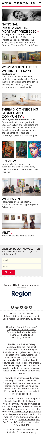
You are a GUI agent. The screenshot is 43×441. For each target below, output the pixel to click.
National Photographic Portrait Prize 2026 (19, 28)
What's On (11, 199)
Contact (21, 313)
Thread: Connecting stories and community (20, 113)
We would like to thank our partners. (21, 285)
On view (9, 161)
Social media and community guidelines (21, 319)
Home (13, 313)
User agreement (31, 316)
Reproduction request (29, 419)
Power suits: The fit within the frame (19, 69)
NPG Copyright (21, 425)
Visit (6, 233)
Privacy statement (13, 316)
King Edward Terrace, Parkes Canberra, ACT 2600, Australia (21, 331)
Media (30, 313)
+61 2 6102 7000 (25, 335)
